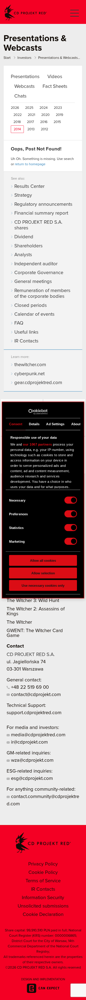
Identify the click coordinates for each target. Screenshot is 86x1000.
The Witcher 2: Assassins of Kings (36, 611)
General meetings (33, 281)
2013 (31, 129)
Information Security (43, 897)
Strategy (23, 195)
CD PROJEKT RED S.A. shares (38, 225)
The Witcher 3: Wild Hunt (33, 600)
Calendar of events (34, 314)
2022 (17, 115)
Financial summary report (41, 213)
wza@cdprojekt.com (32, 760)
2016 (43, 122)
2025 (29, 108)
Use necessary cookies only (43, 585)
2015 (57, 122)
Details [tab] (34, 424)
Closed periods (30, 305)
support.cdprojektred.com (34, 712)
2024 (43, 108)
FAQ (18, 323)
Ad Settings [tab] (55, 424)
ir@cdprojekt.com (29, 742)
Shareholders (28, 246)
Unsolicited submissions (43, 906)
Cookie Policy (43, 872)
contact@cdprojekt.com (35, 694)
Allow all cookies (43, 560)
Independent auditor (36, 264)
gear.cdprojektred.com (38, 382)
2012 (44, 129)
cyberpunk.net (29, 373)
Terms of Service (43, 881)
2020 (45, 115)
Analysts (23, 254)
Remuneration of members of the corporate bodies (42, 293)
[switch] (70, 513)
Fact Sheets (55, 86)
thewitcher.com (30, 364)
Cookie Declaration (43, 914)
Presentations (25, 76)
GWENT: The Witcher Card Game (35, 633)
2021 (31, 115)
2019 (59, 115)
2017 (30, 122)
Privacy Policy (43, 864)
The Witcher (19, 622)
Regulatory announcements (43, 204)
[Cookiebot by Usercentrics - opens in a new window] (28, 412)
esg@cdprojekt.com (31, 778)
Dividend (23, 237)
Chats (20, 96)
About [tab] (76, 424)
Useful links (26, 332)
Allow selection (43, 573)
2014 (17, 129)
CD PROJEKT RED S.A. (31, 654)
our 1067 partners (37, 444)
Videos (54, 76)
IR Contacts (26, 341)
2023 (58, 108)
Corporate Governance (38, 272)
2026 (15, 108)
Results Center (29, 186)
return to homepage (30, 164)
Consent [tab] (15, 424)
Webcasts (24, 86)
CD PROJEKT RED (25, 12)
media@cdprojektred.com (37, 735)
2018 (17, 122)
